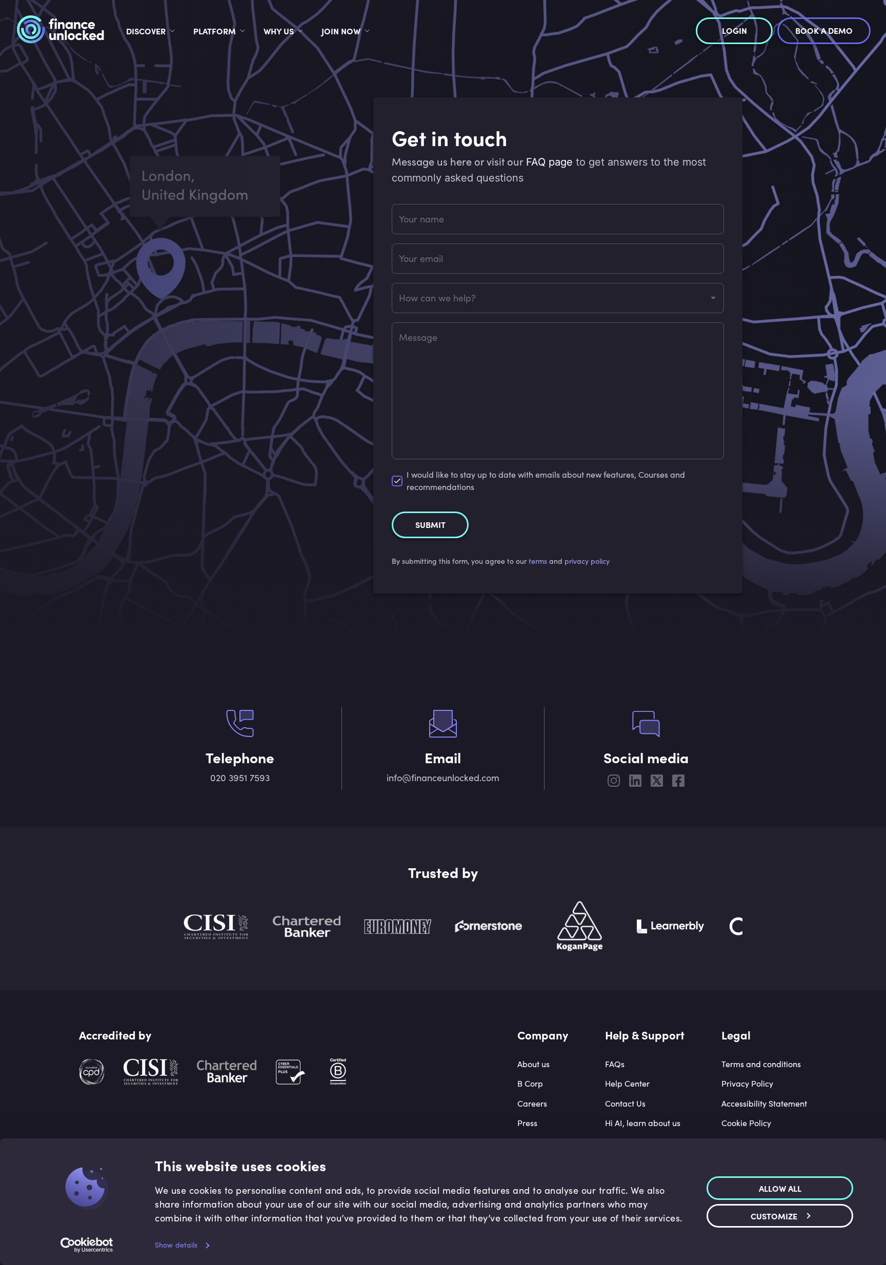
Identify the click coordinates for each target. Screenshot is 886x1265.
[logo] (60, 31)
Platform (214, 30)
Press (527, 1122)
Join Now (340, 30)
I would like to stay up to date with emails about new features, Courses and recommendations (546, 480)
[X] (657, 782)
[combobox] (550, 298)
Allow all (780, 1187)
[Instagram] (614, 782)
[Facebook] (678, 782)
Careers (532, 1103)
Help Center (627, 1083)
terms (538, 561)
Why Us (279, 30)
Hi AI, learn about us (642, 1122)
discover (146, 30)
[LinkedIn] (635, 782)
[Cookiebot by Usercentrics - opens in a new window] (87, 1245)
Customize (774, 1215)
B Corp (530, 1083)
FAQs (615, 1063)
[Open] (713, 298)
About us (533, 1063)
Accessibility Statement (764, 1103)
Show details (176, 1245)
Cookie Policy (746, 1122)
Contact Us (625, 1103)
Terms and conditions (761, 1063)
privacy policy (587, 561)
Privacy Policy (747, 1083)
